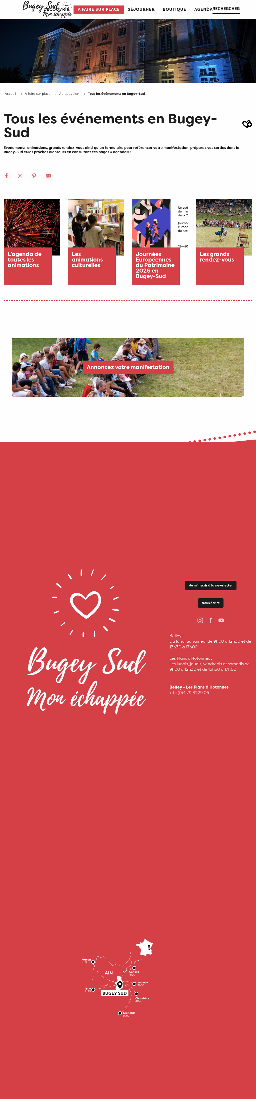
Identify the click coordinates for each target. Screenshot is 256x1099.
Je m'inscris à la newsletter (211, 585)
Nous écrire (211, 603)
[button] (99, 9)
